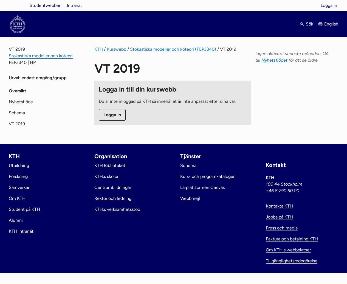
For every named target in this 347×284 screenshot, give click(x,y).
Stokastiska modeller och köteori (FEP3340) (173, 49)
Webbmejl (190, 198)
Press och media (282, 228)
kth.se (17, 5)
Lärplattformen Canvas (202, 187)
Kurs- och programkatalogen (208, 176)
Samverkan (19, 187)
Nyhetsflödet (274, 60)
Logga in (329, 5)
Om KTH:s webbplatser (288, 249)
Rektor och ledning (112, 198)
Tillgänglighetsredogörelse (291, 260)
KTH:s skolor (106, 176)
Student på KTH (24, 209)
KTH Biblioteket (109, 165)
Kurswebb (116, 49)
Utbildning (19, 165)
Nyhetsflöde (21, 101)
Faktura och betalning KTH (292, 239)
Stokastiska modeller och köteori (41, 55)
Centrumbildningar (112, 187)
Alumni (16, 220)
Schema (17, 112)
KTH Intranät (21, 231)
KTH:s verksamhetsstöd (117, 209)
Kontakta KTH (279, 206)
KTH (98, 49)
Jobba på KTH (279, 217)
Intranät (74, 5)
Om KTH (17, 198)
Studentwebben (45, 5)
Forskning (18, 176)
